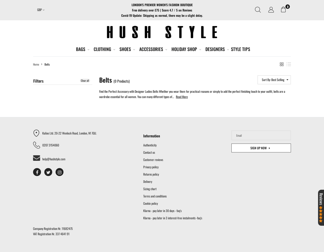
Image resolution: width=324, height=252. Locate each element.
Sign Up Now (258, 148)
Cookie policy (150, 203)
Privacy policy (150, 167)
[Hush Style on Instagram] (59, 172)
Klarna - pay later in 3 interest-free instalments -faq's (172, 218)
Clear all (85, 80)
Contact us (149, 152)
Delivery (147, 181)
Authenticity (149, 145)
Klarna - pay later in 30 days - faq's (162, 210)
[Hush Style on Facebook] (37, 172)
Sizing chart (149, 188)
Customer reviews (153, 159)
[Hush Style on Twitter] (48, 172)
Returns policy (151, 174)
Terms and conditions (155, 196)
